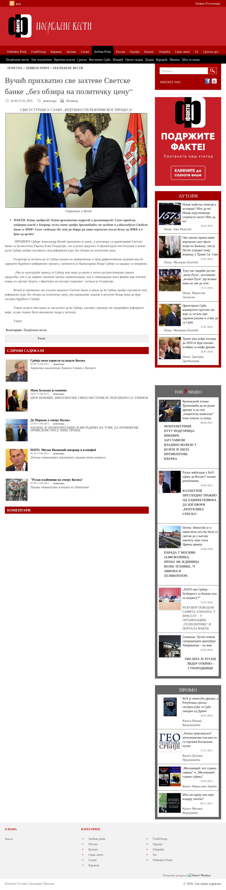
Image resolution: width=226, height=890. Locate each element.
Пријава (199, 3)
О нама (22, 883)
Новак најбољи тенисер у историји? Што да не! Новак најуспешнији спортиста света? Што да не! (199, 212)
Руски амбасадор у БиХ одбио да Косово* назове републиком (199, 476)
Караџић (161, 59)
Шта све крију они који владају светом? (198, 796)
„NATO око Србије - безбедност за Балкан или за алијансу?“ (200, 593)
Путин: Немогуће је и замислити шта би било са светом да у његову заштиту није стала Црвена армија (200, 535)
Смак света (96, 854)
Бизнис (93, 849)
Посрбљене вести (68, 68)
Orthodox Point (162, 860)
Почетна (15, 68)
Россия (93, 844)
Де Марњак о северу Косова (50, 420)
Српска (82, 59)
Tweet (41, 338)
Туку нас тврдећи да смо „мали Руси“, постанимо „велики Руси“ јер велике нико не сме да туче (200, 276)
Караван (94, 865)
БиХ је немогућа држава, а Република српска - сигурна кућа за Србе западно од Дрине (200, 704)
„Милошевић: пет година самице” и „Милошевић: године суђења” (199, 772)
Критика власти (64, 59)
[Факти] (54, 26)
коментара (49, 101)
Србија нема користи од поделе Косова (57, 360)
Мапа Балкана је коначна (48, 390)
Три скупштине (41, 59)
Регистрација (213, 3)
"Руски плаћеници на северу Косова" (56, 479)
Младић (118, 59)
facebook (207, 81)
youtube (214, 81)
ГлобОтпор (160, 839)
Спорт (93, 860)
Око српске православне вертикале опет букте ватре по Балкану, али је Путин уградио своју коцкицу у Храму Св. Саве (200, 245)
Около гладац (134, 59)
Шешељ (175, 59)
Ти (154, 854)
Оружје (157, 844)
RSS (18, 4)
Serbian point (97, 839)
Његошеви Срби (100, 59)
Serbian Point (37, 68)
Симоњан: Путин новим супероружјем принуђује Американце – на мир (199, 641)
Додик (149, 59)
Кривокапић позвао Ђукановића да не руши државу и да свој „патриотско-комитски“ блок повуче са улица (199, 409)
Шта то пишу (191, 59)
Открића (158, 849)
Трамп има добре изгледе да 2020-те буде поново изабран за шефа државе (199, 342)
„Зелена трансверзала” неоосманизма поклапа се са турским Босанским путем (200, 739)
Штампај (72, 101)
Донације (35, 883)
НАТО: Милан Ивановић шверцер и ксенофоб (63, 449)
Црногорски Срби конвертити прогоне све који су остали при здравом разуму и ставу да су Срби (200, 313)
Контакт (49, 883)
